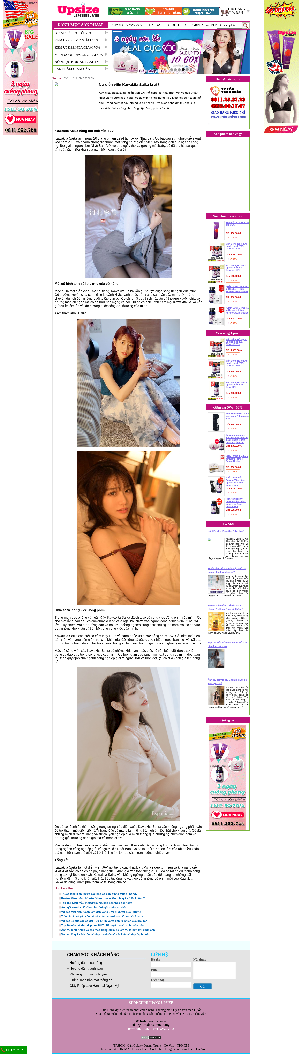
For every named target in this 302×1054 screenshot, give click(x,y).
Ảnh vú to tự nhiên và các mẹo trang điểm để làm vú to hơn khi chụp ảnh (108, 930)
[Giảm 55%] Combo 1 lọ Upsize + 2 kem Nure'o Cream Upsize (237, 310)
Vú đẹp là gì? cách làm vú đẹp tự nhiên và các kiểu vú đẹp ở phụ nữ (105, 934)
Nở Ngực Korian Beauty (77, 62)
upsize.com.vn (157, 1021)
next (237, 51)
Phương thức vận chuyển (88, 974)
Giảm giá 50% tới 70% (73, 33)
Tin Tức (154, 24)
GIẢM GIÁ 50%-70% (127, 24)
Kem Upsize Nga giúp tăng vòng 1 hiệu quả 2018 (237, 416)
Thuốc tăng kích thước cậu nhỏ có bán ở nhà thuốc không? (99, 893)
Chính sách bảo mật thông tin (91, 980)
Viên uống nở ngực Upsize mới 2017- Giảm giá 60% (236, 246)
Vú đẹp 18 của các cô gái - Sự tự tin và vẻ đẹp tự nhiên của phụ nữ (104, 920)
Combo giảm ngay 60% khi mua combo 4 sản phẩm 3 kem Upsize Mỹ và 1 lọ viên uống (237, 439)
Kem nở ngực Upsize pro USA (237, 223)
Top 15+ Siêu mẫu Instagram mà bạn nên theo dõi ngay (96, 902)
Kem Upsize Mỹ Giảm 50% (76, 40)
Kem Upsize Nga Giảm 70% (77, 47)
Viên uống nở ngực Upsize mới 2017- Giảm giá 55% (236, 267)
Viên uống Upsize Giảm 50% (79, 55)
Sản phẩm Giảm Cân (72, 69)
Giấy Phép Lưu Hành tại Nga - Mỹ (94, 986)
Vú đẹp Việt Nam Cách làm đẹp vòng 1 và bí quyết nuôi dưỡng (101, 911)
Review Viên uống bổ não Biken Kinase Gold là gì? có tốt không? (103, 898)
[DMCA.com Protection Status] (151, 1037)
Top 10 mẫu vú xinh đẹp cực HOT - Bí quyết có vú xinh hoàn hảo (102, 925)
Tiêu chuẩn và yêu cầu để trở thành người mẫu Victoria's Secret (102, 916)
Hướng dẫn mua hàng (86, 963)
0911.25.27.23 (15, 1050)
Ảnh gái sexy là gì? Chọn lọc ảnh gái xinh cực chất (93, 907)
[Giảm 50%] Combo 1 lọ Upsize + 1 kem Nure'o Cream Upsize (237, 289)
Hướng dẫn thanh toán (86, 968)
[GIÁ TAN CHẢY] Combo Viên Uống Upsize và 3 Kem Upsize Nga (236, 481)
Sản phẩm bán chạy (228, 134)
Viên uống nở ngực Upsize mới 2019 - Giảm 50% (236, 384)
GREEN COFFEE (204, 24)
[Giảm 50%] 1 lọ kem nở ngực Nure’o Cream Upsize (237, 458)
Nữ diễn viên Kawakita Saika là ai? (226, 531)
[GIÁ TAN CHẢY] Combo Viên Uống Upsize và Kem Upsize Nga (236, 503)
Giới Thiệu (177, 24)
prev (124, 51)
